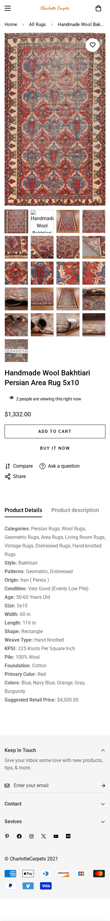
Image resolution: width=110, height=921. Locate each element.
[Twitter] (43, 836)
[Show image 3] (68, 221)
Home (11, 24)
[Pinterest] (7, 836)
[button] (98, 8)
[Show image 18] (42, 325)
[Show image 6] (42, 247)
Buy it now (55, 448)
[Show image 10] (42, 273)
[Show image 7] (68, 247)
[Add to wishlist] (92, 45)
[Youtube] (55, 836)
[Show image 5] (16, 247)
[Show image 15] (68, 299)
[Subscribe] (98, 786)
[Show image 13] (16, 299)
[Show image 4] (94, 221)
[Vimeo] (68, 836)
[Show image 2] (42, 221)
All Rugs (37, 24)
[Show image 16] (94, 299)
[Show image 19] (68, 325)
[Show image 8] (94, 247)
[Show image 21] (16, 351)
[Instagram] (31, 836)
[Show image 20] (94, 325)
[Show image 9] (16, 273)
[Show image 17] (16, 325)
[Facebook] (19, 836)
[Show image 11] (68, 273)
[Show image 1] (16, 221)
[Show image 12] (94, 273)
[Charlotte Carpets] (55, 8)
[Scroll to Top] (99, 888)
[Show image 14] (42, 299)
